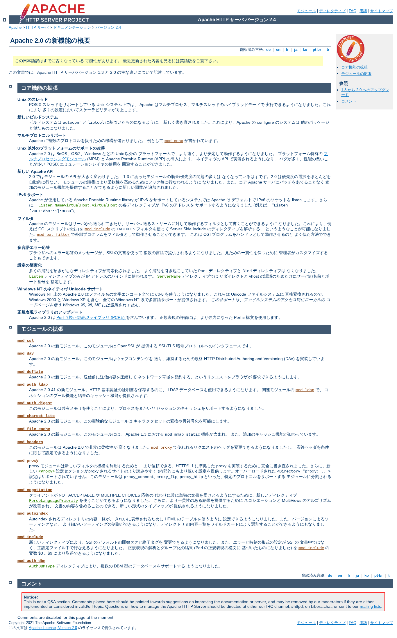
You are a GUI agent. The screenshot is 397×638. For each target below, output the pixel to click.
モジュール (306, 11)
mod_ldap (305, 390)
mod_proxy (161, 447)
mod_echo (173, 141)
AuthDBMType (42, 566)
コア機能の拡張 (354, 67)
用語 (363, 11)
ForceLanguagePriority (53, 500)
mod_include (97, 229)
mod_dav (25, 353)
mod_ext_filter (53, 234)
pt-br (317, 49)
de (268, 49)
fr (287, 49)
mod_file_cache (33, 429)
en (278, 49)
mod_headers (30, 442)
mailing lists (370, 606)
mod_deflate (30, 371)
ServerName (168, 276)
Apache (15, 27)
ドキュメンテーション (72, 27)
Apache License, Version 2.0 (53, 628)
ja (295, 49)
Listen (45, 205)
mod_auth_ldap (32, 384)
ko (305, 49)
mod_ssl (25, 340)
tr (328, 49)
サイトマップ (381, 11)
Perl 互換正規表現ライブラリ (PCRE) (91, 317)
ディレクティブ (332, 11)
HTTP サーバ (37, 27)
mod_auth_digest (34, 403)
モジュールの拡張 (356, 73)
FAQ (352, 11)
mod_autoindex (32, 513)
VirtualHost (104, 205)
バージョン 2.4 (108, 27)
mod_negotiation (34, 490)
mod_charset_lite (36, 416)
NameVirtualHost (72, 205)
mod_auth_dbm (31, 560)
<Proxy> (46, 471)
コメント (348, 101)
